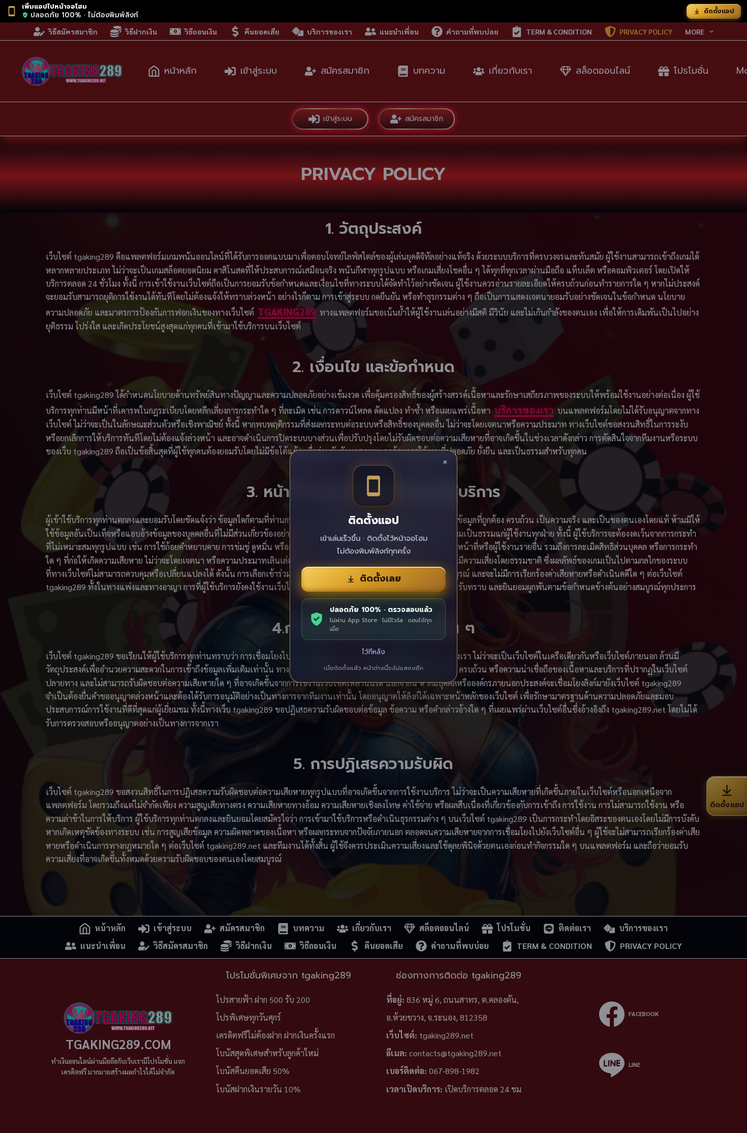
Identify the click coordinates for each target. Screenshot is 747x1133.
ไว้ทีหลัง (373, 652)
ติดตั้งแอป (719, 11)
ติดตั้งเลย (380, 578)
